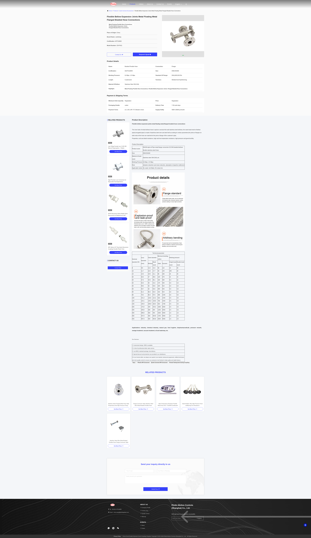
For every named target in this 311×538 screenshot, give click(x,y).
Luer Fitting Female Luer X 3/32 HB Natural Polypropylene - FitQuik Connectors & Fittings (117, 148)
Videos (141, 4)
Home (124, 4)
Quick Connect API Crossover (159, 362)
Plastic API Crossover (144, 362)
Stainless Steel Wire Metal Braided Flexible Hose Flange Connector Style (118, 441)
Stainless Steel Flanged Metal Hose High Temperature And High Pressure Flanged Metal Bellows (118, 404)
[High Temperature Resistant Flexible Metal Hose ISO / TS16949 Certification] (167, 389)
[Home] (113, 4)
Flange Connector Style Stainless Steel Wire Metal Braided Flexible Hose (143, 404)
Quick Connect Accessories (126, 10)
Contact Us (160, 4)
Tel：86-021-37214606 (115, 509)
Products (132, 4)
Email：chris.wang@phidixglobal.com (119, 512)
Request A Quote (144, 54)
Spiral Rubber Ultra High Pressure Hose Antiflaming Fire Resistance (192, 404)
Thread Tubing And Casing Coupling (179, 362)
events (169, 4)
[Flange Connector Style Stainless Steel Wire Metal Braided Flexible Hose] (143, 389)
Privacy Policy (117, 536)
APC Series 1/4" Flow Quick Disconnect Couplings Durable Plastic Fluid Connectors (118, 249)
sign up (199, 518)
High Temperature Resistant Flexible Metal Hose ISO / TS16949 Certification (168, 404)
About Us (150, 4)
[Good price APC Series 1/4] (118, 234)
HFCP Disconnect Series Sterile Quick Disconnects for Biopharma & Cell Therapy (118, 215)
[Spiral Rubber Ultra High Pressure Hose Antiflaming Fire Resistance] (192, 389)
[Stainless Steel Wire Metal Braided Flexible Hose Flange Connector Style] (118, 426)
